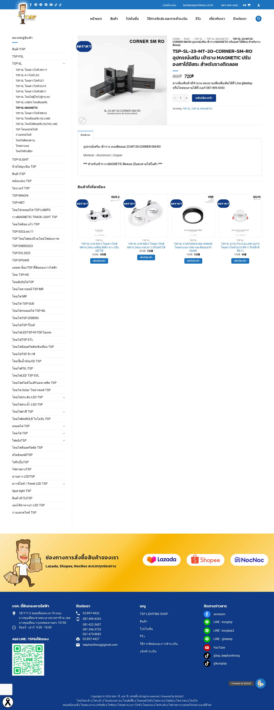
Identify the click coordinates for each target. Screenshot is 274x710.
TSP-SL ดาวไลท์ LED (27, 75)
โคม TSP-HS (20, 274)
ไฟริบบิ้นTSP (20, 462)
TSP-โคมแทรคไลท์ (26, 129)
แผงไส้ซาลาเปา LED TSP (28, 505)
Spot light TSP (21, 491)
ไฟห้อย (112, 705)
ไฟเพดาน (123, 705)
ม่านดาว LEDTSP (23, 476)
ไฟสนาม (159, 700)
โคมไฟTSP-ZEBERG (25, 318)
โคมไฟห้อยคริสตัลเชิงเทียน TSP (33, 347)
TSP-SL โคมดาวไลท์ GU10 (31, 86)
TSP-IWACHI (20, 195)
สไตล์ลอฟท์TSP (22, 455)
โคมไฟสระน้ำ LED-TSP (27, 404)
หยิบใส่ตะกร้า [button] (99, 260)
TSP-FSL (18, 56)
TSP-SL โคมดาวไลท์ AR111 (31, 70)
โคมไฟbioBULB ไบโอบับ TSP (31, 419)
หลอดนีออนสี (70, 705)
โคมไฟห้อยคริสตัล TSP (27, 447)
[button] (246, 5)
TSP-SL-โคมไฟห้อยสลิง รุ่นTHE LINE (36, 124)
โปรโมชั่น (132, 18)
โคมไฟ (193, 700)
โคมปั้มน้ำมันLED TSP (26, 361)
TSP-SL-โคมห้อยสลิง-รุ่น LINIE (33, 118)
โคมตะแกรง (88, 705)
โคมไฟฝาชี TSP (22, 411)
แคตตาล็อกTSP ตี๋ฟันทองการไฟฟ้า (34, 267)
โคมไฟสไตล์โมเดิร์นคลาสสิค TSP (34, 383)
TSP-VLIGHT (20, 159)
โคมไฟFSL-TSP (22, 368)
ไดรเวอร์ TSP (21, 188)
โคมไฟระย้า (84, 700)
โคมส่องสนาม (112, 700)
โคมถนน (148, 705)
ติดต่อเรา (239, 18)
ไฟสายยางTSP (21, 469)
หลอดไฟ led (190, 705)
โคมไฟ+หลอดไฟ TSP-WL (29, 311)
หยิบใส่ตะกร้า (204, 98)
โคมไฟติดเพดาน (25, 140)
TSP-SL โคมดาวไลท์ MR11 (31, 91)
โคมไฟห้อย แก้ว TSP (26, 224)
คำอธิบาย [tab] (85, 135)
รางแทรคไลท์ (23, 134)
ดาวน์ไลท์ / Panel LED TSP (30, 483)
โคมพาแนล (22, 145)
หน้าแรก (96, 18)
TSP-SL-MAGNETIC (27, 107)
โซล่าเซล (181, 700)
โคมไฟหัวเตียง (24, 151)
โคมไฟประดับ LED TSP (27, 397)
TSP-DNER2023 (22, 246)
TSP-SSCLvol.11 (23, 231)
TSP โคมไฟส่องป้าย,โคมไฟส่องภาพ (35, 238)
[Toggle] (64, 63)
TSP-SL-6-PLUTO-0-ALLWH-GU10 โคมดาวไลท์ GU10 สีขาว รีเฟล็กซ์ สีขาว (240, 247)
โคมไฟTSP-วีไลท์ (23, 325)
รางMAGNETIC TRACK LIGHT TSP (34, 217)
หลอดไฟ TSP (21, 426)
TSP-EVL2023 (21, 253)
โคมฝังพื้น (128, 700)
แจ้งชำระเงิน (169, 5)
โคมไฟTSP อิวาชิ (23, 354)
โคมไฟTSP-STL (22, 339)
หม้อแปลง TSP (22, 181)
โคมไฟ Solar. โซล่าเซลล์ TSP (31, 390)
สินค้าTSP (18, 49)
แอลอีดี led (205, 705)
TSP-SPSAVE (20, 260)
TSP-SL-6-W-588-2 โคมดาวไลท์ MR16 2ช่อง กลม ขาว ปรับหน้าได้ (146, 245)
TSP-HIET (18, 202)
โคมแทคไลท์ (144, 700)
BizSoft (179, 696)
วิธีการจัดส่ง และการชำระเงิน (167, 18)
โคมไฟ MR (19, 296)
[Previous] (78, 232)
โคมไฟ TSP (20, 433)
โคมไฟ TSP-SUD (23, 303)
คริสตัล (101, 705)
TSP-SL (17, 63)
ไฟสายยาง (175, 705)
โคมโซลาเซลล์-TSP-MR (27, 289)
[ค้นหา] (259, 19)
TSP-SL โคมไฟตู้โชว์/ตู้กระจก (33, 97)
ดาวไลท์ (135, 705)
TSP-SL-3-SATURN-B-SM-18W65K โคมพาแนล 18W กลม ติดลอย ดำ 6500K (193, 247)
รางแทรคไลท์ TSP (24, 512)
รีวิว (198, 18)
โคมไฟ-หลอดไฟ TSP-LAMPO (31, 210)
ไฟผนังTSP (19, 440)
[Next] (261, 232)
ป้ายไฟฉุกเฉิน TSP (24, 166)
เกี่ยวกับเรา (217, 18)
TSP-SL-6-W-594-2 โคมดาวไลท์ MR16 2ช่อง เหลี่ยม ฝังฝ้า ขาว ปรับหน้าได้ (99, 247)
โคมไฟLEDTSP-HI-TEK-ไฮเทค (31, 332)
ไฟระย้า (97, 700)
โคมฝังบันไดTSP (23, 282)
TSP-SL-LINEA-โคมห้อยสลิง (31, 102)
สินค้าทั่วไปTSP (22, 498)
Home (176, 38)
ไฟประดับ (160, 705)
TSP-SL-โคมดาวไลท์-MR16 (31, 113)
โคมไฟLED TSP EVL (25, 375)
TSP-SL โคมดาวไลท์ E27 (30, 80)
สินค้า (114, 18)
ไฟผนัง (170, 700)
